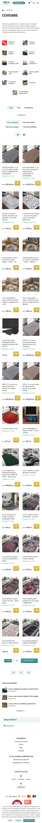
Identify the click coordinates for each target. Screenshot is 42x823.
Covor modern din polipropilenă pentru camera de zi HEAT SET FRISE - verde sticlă (10, 474)
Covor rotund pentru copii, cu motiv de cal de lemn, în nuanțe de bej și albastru (31, 301)
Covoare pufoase (32, 52)
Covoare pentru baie (34, 72)
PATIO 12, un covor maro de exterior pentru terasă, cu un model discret (31, 387)
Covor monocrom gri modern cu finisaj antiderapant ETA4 (9, 517)
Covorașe (32, 82)
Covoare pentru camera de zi (24, 92)
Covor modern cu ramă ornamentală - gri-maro (30, 516)
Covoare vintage (11, 52)
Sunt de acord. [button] (29, 820)
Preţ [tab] (18, 108)
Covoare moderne (32, 42)
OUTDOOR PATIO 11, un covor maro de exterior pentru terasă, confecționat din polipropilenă (31, 172)
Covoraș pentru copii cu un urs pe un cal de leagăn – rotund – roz (10, 260)
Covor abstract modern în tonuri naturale (30, 558)
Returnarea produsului (21, 760)
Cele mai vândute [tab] (29, 127)
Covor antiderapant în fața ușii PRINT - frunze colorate (30, 431)
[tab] (18, 135)
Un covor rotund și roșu (9, 428)
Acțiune (22, 115)
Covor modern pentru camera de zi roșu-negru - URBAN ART (31, 601)
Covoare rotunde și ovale (13, 62)
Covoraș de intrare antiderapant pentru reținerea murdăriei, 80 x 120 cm (10, 343)
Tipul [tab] (11, 108)
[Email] (21, 783)
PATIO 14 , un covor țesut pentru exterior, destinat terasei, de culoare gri (29, 343)
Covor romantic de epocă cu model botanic (10, 642)
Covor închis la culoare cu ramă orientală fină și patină (10, 559)
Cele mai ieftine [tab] (28, 122)
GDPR (21, 745)
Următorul (19, 711)
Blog (21, 748)
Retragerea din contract (21, 763)
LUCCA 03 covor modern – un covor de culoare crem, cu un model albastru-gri (31, 217)
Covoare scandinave (32, 62)
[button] (17, 183)
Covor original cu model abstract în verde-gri (30, 472)
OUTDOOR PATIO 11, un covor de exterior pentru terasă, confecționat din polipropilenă (10, 171)
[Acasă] (13, 3)
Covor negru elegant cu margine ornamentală (30, 642)
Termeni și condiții (21, 742)
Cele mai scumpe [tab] (12, 127)
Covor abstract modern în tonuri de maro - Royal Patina (10, 601)
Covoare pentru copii (13, 72)
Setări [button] (10, 820)
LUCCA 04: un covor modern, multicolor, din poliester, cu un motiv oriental (9, 217)
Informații (21, 738)
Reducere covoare (11, 42)
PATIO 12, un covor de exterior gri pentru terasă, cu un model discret (9, 387)
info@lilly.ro (10, 726)
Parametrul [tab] (29, 108)
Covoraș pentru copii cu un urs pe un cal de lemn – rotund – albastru (31, 260)
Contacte (21, 751)
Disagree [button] (18, 820)
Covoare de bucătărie (12, 82)
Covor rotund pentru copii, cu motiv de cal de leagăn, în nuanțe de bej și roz (10, 301)
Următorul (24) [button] (28, 661)
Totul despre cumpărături (21, 756)
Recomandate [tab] (12, 122)
